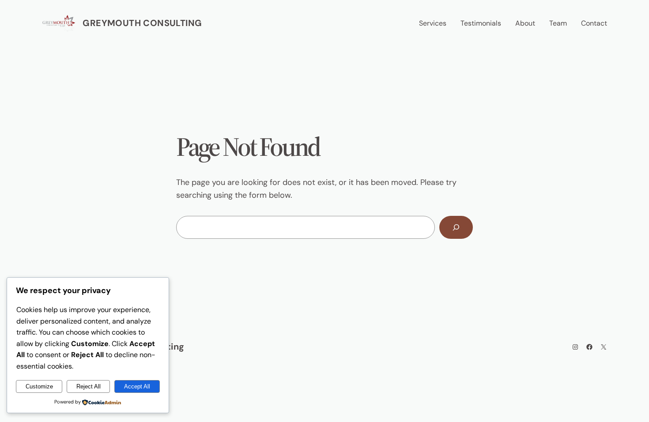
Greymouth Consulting (142, 23)
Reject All (88, 386)
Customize (39, 386)
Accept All (137, 386)
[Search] (456, 227)
